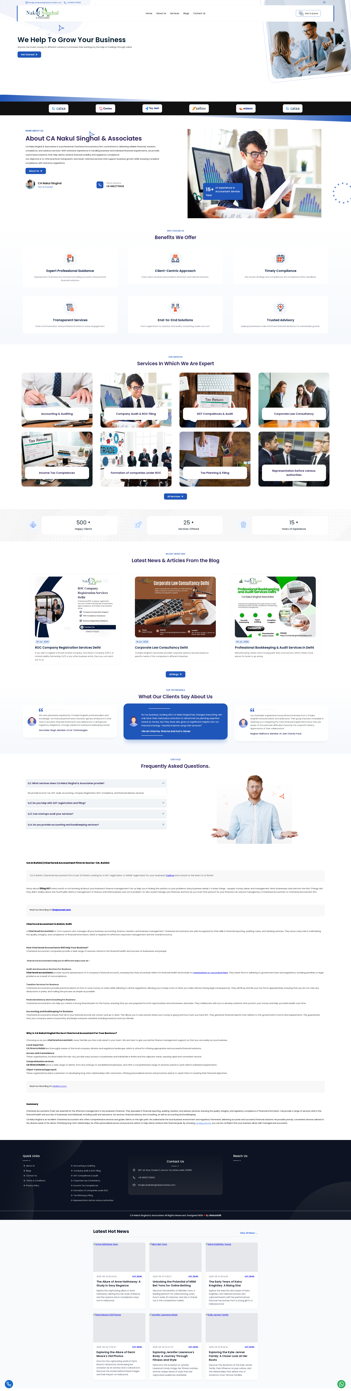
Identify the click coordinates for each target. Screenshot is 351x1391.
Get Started (27, 54)
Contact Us (199, 13)
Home (149, 13)
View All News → (249, 1230)
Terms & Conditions (35, 1178)
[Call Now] (9, 1383)
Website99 (215, 1213)
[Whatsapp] (341, 1384)
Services (174, 13)
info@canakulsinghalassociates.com (45, 2)
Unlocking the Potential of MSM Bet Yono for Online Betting (174, 1281)
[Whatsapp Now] (324, 2)
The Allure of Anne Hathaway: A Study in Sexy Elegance (119, 1281)
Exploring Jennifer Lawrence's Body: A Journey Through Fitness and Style (173, 1354)
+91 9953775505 (74, 2)
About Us (161, 13)
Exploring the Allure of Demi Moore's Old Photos (116, 1352)
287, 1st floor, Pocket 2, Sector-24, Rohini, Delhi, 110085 (165, 1168)
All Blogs (174, 674)
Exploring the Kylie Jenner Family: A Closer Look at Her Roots (228, 1354)
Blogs (186, 13)
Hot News (137, 1274)
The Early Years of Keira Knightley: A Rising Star (225, 1281)
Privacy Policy (32, 1183)
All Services (173, 496)
